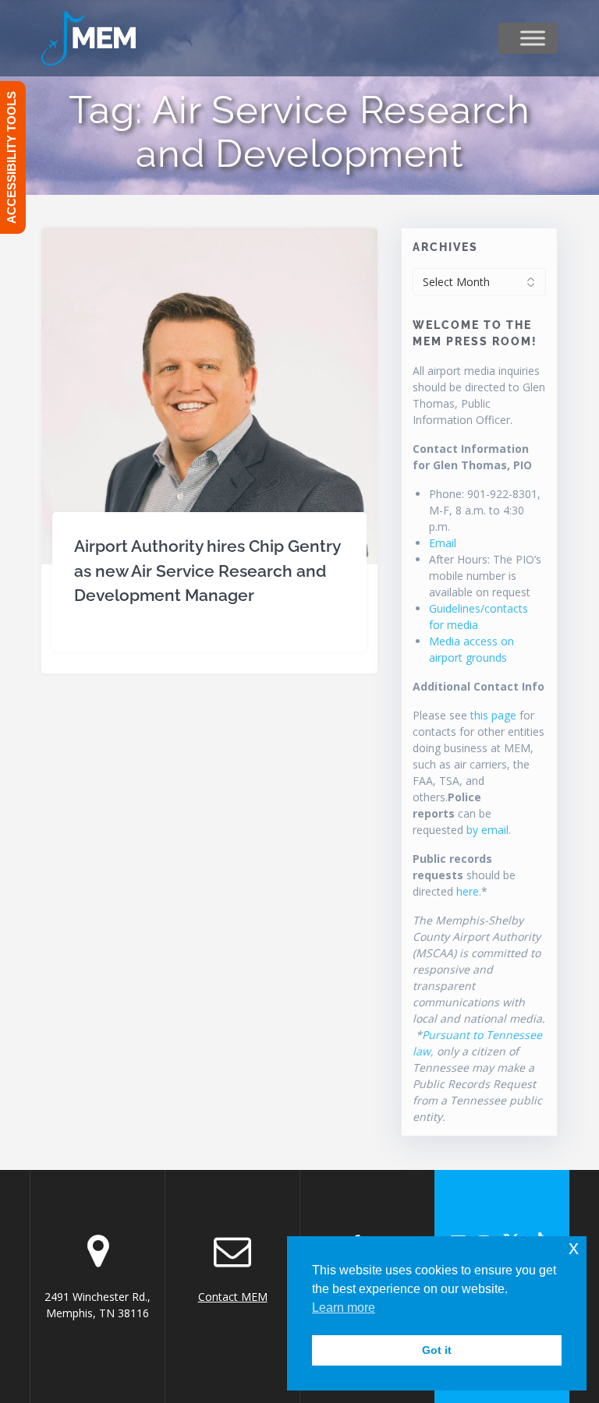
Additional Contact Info (478, 686)
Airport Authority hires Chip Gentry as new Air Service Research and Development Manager (207, 570)
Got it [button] (437, 1350)
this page (493, 715)
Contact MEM (233, 1296)
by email (487, 829)
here (467, 891)
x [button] (574, 1247)
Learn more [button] (343, 1307)
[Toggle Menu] (532, 38)
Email (442, 542)
